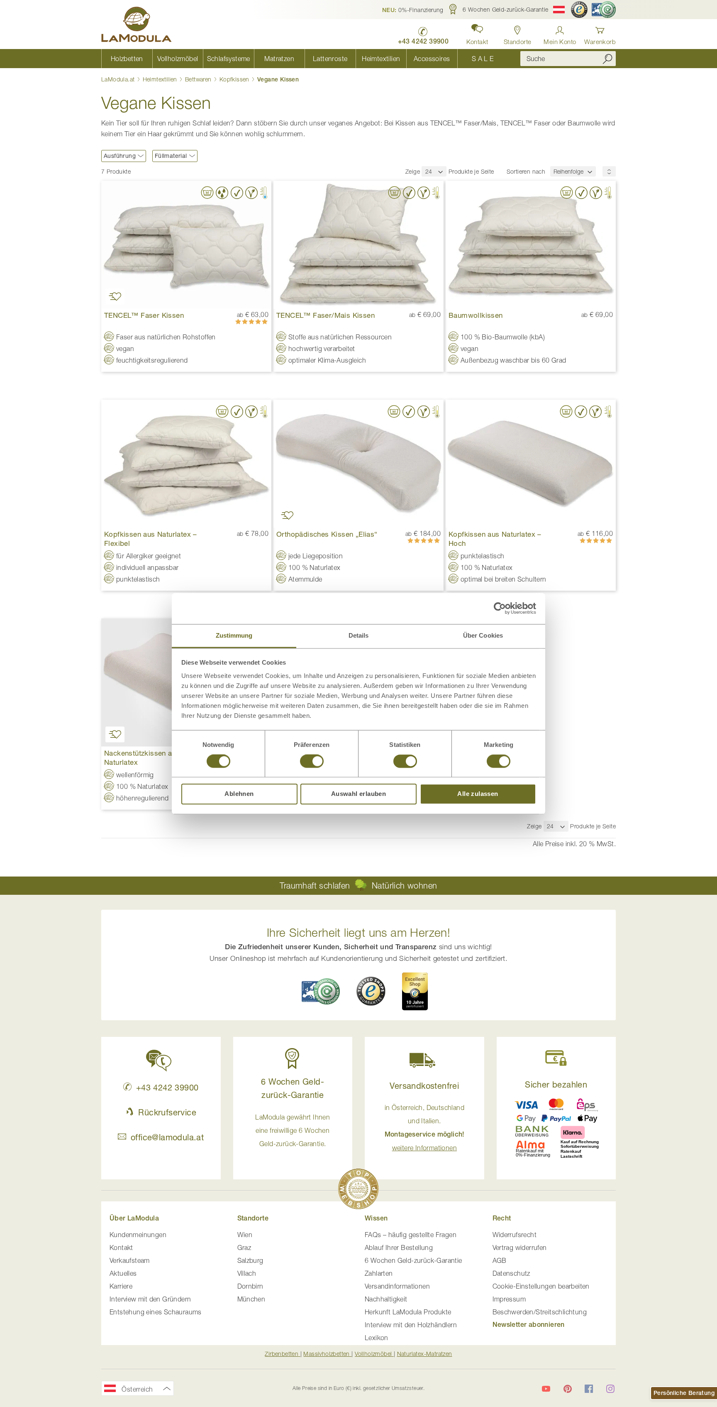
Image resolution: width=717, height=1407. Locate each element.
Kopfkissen (235, 79)
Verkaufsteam (130, 1260)
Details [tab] (359, 635)
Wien (245, 1234)
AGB (500, 1260)
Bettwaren (199, 79)
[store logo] (136, 26)
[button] (413, 9)
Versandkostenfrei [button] (424, 1085)
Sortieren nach (526, 171)
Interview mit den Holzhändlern (411, 1324)
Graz (244, 1247)
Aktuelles (123, 1273)
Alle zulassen (477, 794)
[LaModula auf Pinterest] (567, 1388)
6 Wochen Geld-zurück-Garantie (413, 1260)
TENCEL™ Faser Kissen (144, 315)
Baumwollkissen (476, 315)
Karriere (121, 1286)
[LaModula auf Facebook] (588, 1388)
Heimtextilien (161, 79)
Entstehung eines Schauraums (156, 1312)
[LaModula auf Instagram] (610, 1388)
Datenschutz (511, 1273)
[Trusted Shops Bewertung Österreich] (370, 991)
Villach (246, 1273)
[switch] (312, 762)
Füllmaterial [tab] (171, 155)
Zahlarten (379, 1273)
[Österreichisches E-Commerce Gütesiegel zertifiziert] (604, 9)
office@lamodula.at (167, 1137)
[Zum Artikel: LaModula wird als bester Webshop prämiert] (358, 1190)
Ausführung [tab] (120, 155)
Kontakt (121, 1247)
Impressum (509, 1299)
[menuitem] (126, 58)
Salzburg (250, 1260)
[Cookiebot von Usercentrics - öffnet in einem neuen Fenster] (499, 608)
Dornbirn (250, 1286)
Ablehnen (239, 794)
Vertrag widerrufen (520, 1247)
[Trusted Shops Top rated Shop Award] (415, 991)
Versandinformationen (397, 1286)
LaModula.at (119, 79)
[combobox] (568, 58)
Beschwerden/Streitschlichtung (540, 1312)
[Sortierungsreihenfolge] (609, 171)
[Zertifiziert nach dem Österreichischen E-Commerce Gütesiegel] (321, 991)
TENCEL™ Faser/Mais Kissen (325, 315)
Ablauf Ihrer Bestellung (399, 1247)
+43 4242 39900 (167, 1087)
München (251, 1299)
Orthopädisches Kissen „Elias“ (327, 534)
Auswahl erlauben (358, 794)
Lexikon (376, 1337)
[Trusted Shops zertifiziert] (579, 9)
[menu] (304, 58)
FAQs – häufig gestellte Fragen (410, 1234)
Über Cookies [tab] (483, 635)
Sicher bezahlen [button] (556, 1084)
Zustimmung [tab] (234, 635)
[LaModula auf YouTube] (546, 1388)
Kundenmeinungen (138, 1234)
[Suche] (607, 58)
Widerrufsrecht (515, 1234)
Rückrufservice (167, 1112)
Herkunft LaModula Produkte (408, 1312)
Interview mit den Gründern (150, 1299)
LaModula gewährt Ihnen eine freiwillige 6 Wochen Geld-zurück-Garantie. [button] (292, 1130)
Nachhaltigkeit (386, 1299)
